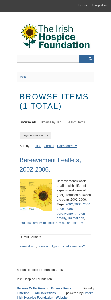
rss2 (82, 246)
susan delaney (72, 223)
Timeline (23, 293)
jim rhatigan (76, 218)
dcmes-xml (45, 246)
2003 (78, 204)
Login (83, 5)
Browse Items (61, 288)
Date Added (65, 146)
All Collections (45, 293)
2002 (69, 204)
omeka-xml (69, 246)
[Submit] (90, 59)
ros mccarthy (52, 223)
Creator (49, 146)
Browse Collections (31, 288)
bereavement (66, 213)
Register (99, 5)
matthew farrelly (31, 223)
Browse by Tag (51, 122)
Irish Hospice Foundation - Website (42, 297)
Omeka (88, 293)
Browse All (28, 122)
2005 (60, 209)
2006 (69, 209)
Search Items (76, 122)
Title (38, 146)
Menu (24, 77)
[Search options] (82, 59)
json (57, 246)
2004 (86, 204)
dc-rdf (32, 246)
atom (23, 246)
